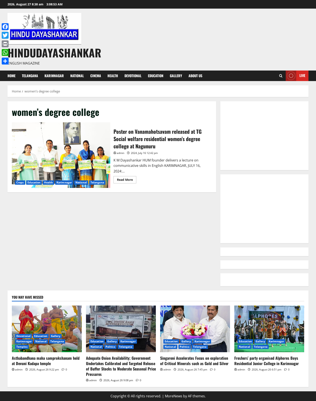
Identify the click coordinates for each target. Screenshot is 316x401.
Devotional (132, 75)
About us (195, 75)
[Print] (5, 44)
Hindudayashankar (54, 52)
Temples (22, 347)
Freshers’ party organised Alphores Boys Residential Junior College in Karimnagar (266, 360)
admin (120, 153)
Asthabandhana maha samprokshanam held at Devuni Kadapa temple (46, 360)
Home (11, 75)
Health (112, 75)
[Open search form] (280, 76)
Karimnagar (54, 75)
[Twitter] (5, 35)
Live (302, 75)
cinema (95, 75)
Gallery (176, 75)
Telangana (30, 75)
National (77, 75)
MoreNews (173, 396)
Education (155, 75)
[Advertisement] (264, 136)
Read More (126, 180)
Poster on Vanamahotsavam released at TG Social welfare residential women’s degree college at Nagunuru (61, 155)
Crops (20, 182)
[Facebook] (5, 26)
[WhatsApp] (5, 52)
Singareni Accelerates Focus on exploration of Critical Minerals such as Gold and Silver (194, 360)
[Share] (5, 61)
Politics (110, 347)
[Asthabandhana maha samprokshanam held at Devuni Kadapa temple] (47, 329)
